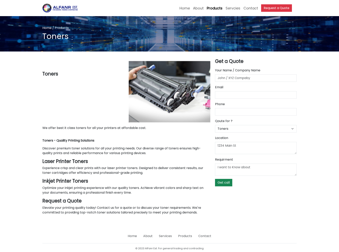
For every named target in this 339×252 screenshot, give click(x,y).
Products (214, 8)
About (198, 8)
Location (221, 138)
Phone (220, 104)
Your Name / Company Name (237, 70)
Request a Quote (276, 8)
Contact (250, 8)
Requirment (224, 159)
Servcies (233, 8)
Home (185, 8)
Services (165, 236)
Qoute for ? (223, 121)
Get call (224, 182)
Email (219, 87)
